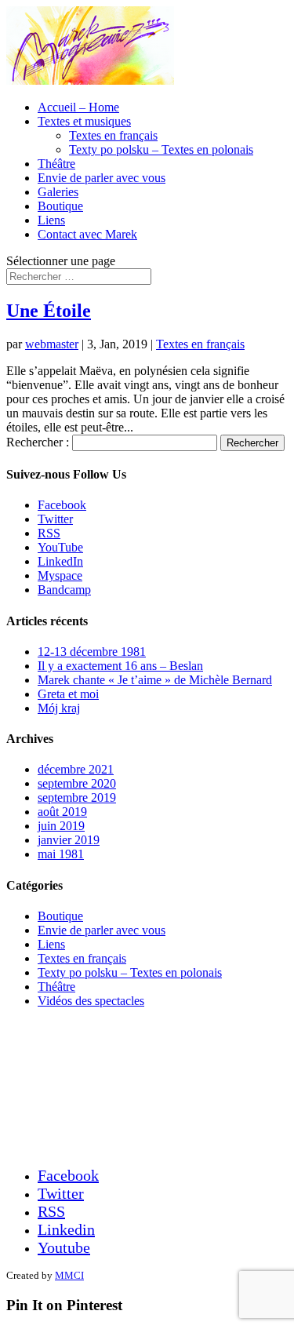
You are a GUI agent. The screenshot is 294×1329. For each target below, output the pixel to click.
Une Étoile (48, 310)
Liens (51, 220)
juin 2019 (61, 825)
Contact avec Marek (87, 234)
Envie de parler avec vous (101, 177)
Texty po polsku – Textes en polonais (161, 149)
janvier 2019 (69, 840)
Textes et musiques (84, 121)
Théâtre (56, 163)
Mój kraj (59, 708)
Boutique (60, 206)
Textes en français (113, 135)
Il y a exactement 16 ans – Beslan (120, 665)
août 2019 (62, 811)
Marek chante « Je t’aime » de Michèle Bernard (155, 679)
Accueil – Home (78, 107)
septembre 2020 (77, 783)
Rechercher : (37, 442)
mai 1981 (61, 854)
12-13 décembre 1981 (92, 651)
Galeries (58, 191)
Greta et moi (68, 694)
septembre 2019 (77, 797)
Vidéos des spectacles (91, 1000)
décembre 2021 (76, 769)
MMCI (69, 1275)
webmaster (51, 344)
